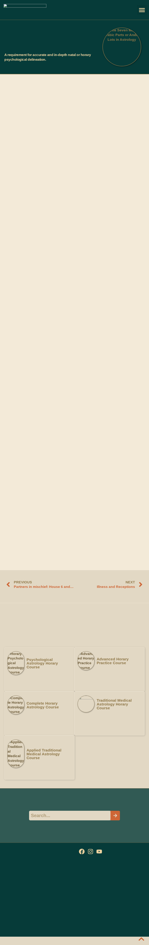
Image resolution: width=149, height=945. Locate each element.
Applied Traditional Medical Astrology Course (44, 754)
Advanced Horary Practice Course (113, 661)
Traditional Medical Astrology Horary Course (114, 704)
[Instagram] (90, 851)
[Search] (115, 815)
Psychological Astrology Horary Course (42, 663)
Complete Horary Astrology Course (43, 705)
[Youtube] (99, 851)
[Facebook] (82, 851)
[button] (142, 10)
